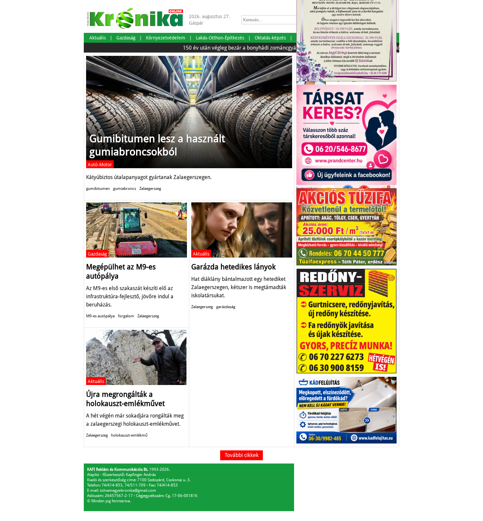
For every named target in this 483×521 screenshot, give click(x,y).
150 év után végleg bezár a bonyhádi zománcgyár (228, 48)
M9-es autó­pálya (100, 316)
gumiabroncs (124, 188)
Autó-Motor (100, 164)
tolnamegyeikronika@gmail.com (128, 490)
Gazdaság (97, 254)
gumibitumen (98, 188)
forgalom (126, 316)
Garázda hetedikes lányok (233, 267)
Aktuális (201, 254)
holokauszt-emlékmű (129, 435)
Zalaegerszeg (150, 188)
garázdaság (225, 307)
